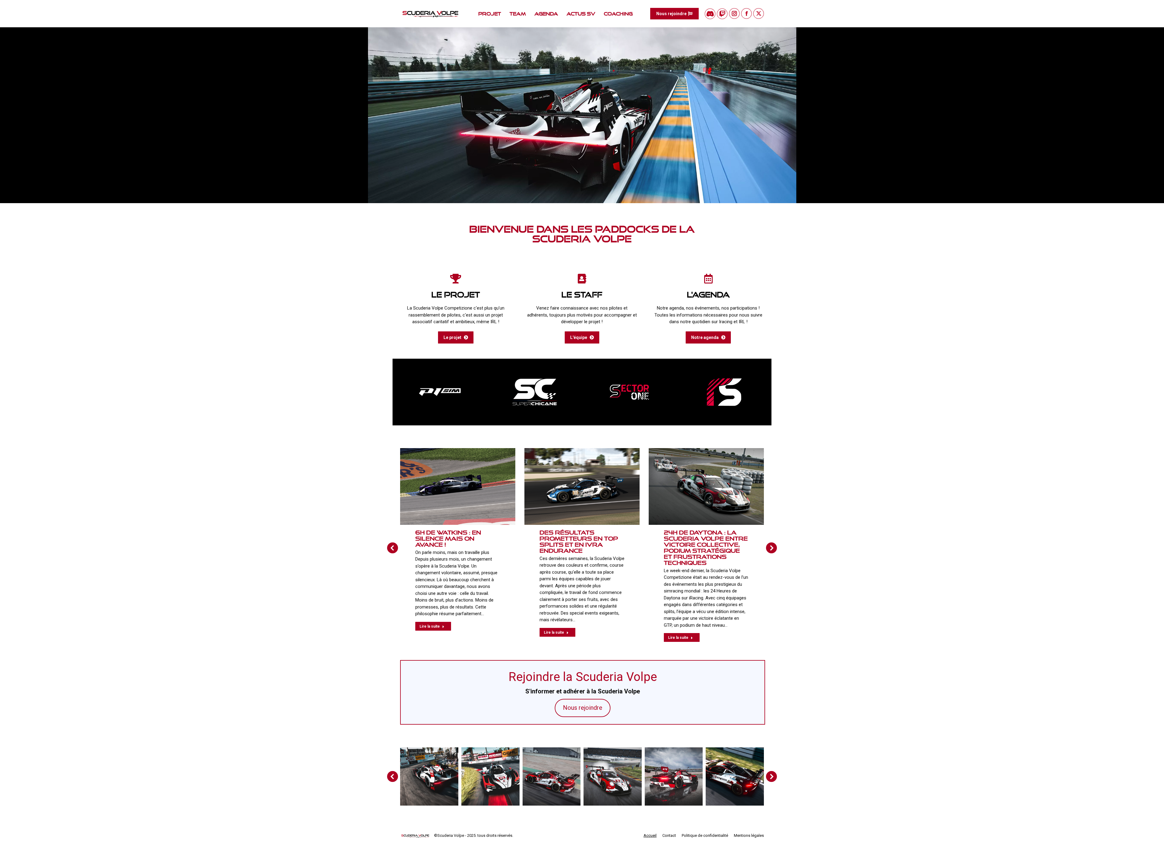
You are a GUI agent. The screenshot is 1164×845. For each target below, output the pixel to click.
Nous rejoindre (582, 707)
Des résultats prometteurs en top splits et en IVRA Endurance (579, 541)
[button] (1059, 9)
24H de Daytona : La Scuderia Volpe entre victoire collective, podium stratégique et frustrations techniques (706, 547)
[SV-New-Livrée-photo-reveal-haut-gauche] (673, 776)
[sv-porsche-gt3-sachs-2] (551, 776)
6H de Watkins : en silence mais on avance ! (448, 538)
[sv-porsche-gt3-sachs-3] (490, 776)
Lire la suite (430, 626)
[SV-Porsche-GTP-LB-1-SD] (429, 776)
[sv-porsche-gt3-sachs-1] (613, 776)
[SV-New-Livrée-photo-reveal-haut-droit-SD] (735, 776)
